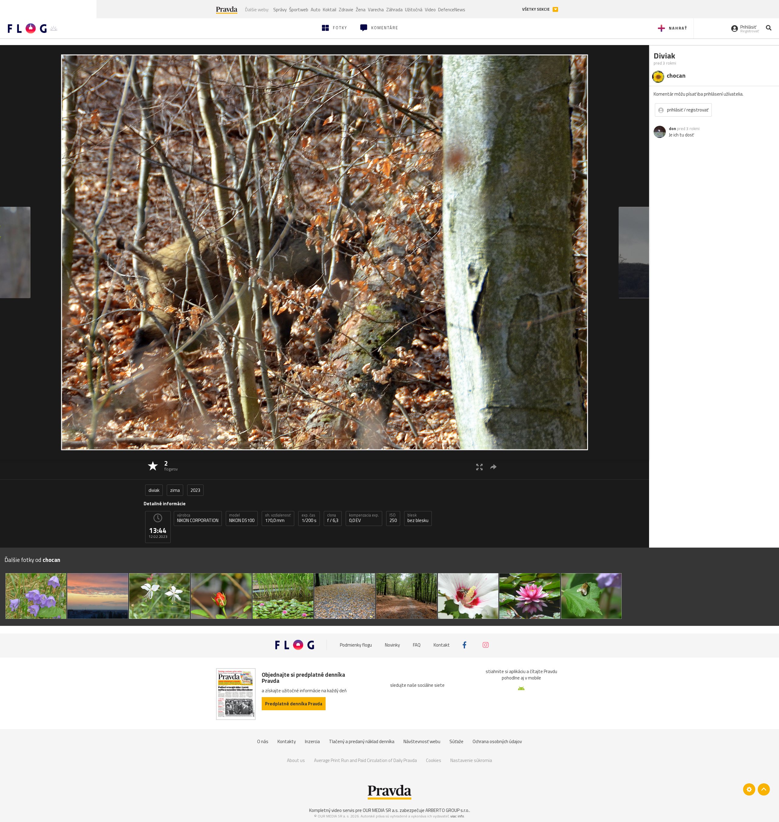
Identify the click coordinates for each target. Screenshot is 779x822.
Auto (315, 9)
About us (296, 760)
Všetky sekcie (536, 9)
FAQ (417, 644)
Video (430, 9)
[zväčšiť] (479, 467)
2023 (195, 490)
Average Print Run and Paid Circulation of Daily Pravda (365, 760)
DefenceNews (451, 9)
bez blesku (417, 518)
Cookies (433, 760)
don (672, 128)
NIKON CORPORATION (197, 518)
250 (393, 518)
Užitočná (413, 9)
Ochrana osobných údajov (497, 741)
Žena (360, 9)
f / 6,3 (332, 518)
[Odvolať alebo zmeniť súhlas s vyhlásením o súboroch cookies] (749, 789)
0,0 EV (364, 518)
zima (175, 490)
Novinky (392, 644)
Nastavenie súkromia (471, 760)
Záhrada (394, 9)
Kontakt (442, 644)
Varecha (376, 9)
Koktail (329, 9)
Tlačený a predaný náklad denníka (361, 741)
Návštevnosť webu (421, 741)
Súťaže (456, 741)
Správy (280, 9)
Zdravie (346, 9)
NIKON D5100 (241, 518)
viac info (457, 816)
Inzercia (312, 741)
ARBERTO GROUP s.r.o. (447, 810)
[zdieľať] (493, 467)
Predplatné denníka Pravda (293, 703)
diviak (153, 490)
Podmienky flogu (356, 644)
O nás (262, 741)
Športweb (298, 9)
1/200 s (309, 518)
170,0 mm (278, 518)
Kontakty (287, 741)
